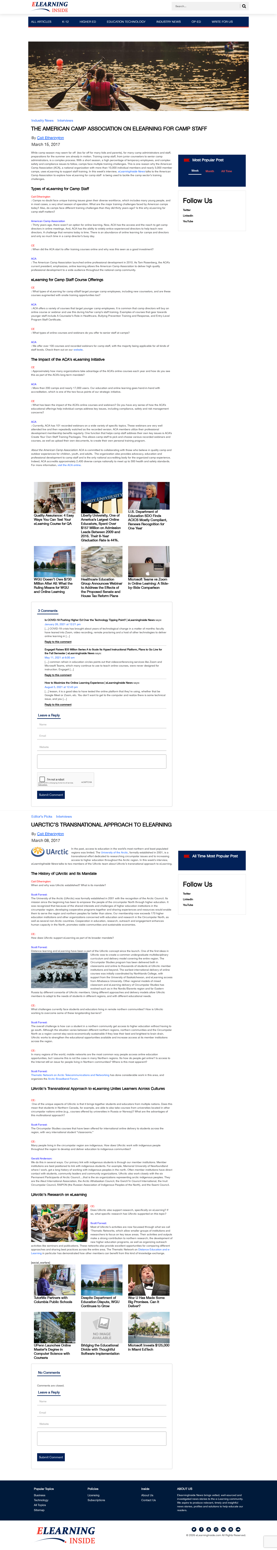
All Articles (41, 21)
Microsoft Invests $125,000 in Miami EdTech (148, 1347)
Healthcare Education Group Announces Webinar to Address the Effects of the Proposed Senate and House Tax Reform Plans (101, 587)
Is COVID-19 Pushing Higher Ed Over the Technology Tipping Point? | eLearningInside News (100, 619)
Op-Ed (196, 21)
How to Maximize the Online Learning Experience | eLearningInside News (89, 682)
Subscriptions (96, 1500)
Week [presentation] (195, 170)
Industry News (168, 21)
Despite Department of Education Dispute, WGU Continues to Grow (100, 1302)
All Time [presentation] (226, 171)
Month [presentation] (210, 171)
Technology (41, 1500)
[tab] (194, 170)
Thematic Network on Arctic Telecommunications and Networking (70, 1075)
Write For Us (222, 21)
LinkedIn (188, 215)
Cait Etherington (50, 138)
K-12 (65, 21)
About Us (147, 1495)
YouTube (188, 221)
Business (39, 1495)
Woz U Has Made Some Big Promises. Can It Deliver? (146, 1302)
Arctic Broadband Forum (63, 1078)
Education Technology (126, 21)
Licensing (93, 1495)
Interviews (65, 120)
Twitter (187, 209)
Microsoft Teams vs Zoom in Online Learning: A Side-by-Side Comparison (148, 583)
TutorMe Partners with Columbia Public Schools (53, 1300)
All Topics (40, 1505)
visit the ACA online (69, 465)
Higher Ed (88, 21)
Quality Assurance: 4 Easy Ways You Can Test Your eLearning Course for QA (54, 519)
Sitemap (39, 1510)
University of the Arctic (114, 852)
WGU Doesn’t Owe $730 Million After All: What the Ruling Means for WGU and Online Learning (53, 585)
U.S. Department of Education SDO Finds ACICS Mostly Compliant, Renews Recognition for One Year (147, 520)
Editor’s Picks (41, 816)
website (78, 349)
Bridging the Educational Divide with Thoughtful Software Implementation (100, 1349)
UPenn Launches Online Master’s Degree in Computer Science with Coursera (52, 1351)
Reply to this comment (58, 641)
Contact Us (148, 1500)
